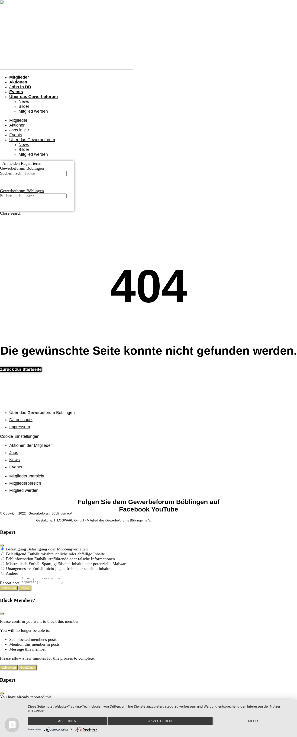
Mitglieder (19, 77)
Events (16, 91)
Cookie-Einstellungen (19, 436)
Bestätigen (28, 667)
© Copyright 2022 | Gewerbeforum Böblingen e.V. (36, 513)
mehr (253, 721)
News (24, 101)
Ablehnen (67, 721)
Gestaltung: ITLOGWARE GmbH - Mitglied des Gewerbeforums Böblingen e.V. (93, 520)
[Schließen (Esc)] (2, 545)
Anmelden (11, 163)
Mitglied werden (33, 111)
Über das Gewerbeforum (33, 96)
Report (25, 588)
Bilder (24, 106)
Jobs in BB (20, 87)
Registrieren (31, 163)
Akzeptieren (160, 721)
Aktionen (18, 82)
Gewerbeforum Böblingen (22, 168)
